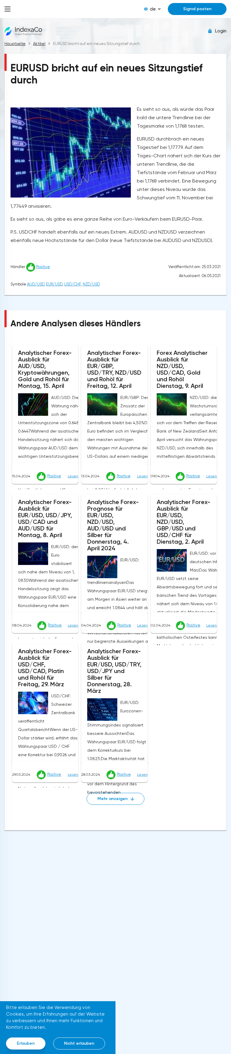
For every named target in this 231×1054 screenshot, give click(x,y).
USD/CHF (72, 284)
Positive (43, 266)
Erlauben (26, 1043)
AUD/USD (35, 284)
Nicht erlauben (79, 1043)
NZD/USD (91, 284)
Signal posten (197, 8)
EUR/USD (54, 284)
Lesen (73, 476)
